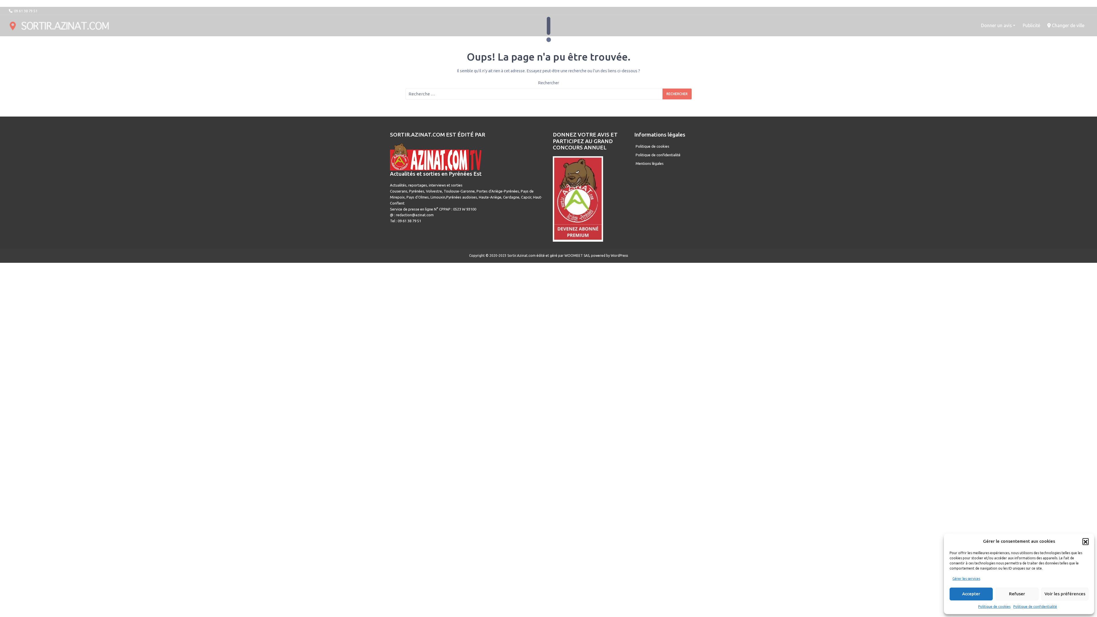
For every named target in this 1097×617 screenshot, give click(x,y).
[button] (1085, 541)
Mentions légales (650, 163)
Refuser (1017, 593)
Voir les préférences (1064, 593)
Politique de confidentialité (1035, 606)
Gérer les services (966, 578)
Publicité (1031, 25)
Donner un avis (996, 25)
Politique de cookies (994, 606)
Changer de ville (1067, 25)
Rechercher (548, 83)
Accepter (971, 593)
